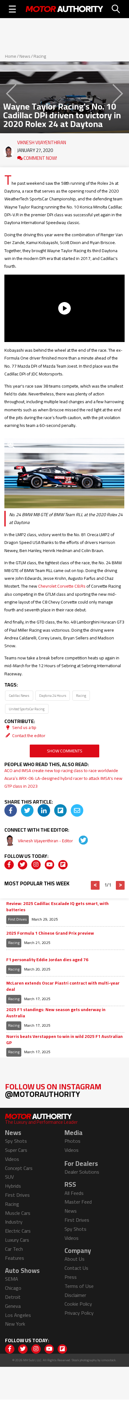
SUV (9, 1176)
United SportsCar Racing (26, 709)
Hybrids (13, 1186)
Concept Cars (19, 1168)
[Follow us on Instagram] (36, 864)
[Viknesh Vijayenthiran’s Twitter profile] (79, 841)
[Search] (116, 9)
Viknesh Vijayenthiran (41, 141)
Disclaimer (75, 1295)
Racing (40, 56)
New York (15, 1323)
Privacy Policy (79, 1313)
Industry (14, 1221)
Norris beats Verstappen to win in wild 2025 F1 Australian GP (64, 1040)
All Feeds (74, 1193)
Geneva (13, 1306)
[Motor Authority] (64, 9)
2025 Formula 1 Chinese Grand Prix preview (50, 933)
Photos (72, 1141)
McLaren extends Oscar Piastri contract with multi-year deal (63, 986)
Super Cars (16, 1150)
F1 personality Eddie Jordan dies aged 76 (47, 960)
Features (14, 1258)
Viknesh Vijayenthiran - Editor (46, 841)
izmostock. (108, 1360)
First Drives (17, 919)
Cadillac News (19, 695)
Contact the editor (28, 735)
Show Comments (64, 751)
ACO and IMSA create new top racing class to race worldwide (61, 770)
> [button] (120, 885)
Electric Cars (18, 1230)
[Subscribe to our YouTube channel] (49, 864)
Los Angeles (18, 1315)
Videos (12, 1159)
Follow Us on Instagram (53, 1090)
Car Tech (14, 1249)
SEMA (11, 1279)
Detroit (13, 1297)
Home (10, 56)
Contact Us (76, 1268)
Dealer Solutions (81, 1171)
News (24, 56)
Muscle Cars (17, 1213)
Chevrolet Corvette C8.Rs (61, 586)
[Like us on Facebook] (9, 864)
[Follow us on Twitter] (22, 864)
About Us (74, 1259)
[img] (10, 810)
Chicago (13, 1288)
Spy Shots (16, 1141)
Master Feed (78, 1201)
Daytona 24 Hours (52, 695)
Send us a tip (23, 727)
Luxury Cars (17, 1240)
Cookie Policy (78, 1303)
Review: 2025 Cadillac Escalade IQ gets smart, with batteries (57, 907)
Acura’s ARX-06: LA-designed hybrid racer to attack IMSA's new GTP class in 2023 (63, 782)
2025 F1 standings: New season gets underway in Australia (56, 1013)
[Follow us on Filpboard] (63, 864)
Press (70, 1277)
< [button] (95, 885)
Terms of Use (79, 1286)
